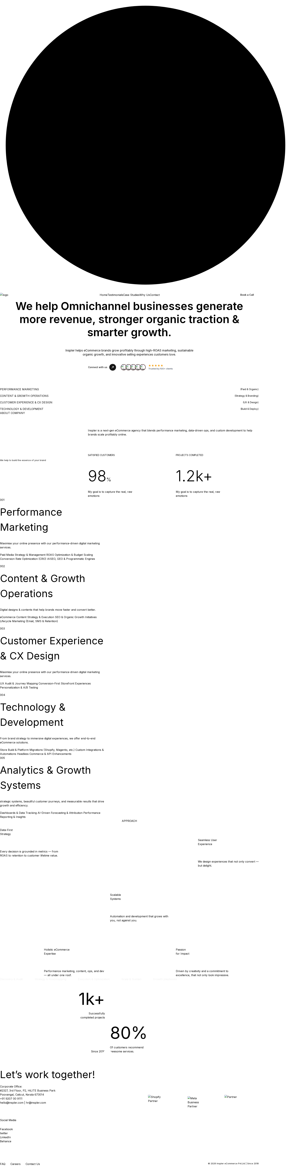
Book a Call (247, 294)
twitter (4, 1133)
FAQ (2, 1164)
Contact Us (33, 1164)
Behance (5, 1141)
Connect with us (97, 367)
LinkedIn (5, 1137)
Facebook (6, 1129)
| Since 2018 (252, 1163)
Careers (15, 1164)
